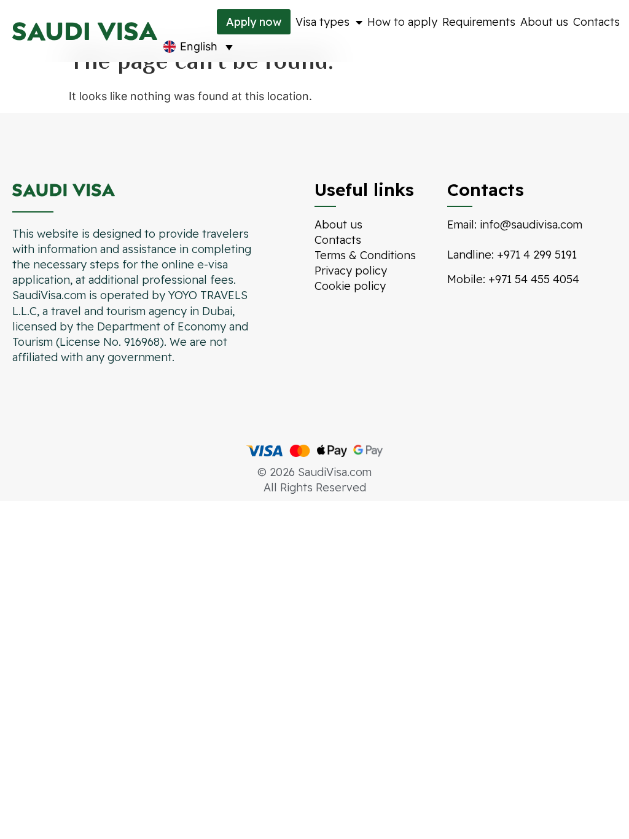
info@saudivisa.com (531, 224)
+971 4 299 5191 (537, 255)
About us (544, 22)
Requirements (478, 22)
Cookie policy (350, 286)
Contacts (596, 22)
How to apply (402, 22)
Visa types (322, 22)
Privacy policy (350, 270)
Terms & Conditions (365, 255)
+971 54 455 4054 (533, 279)
